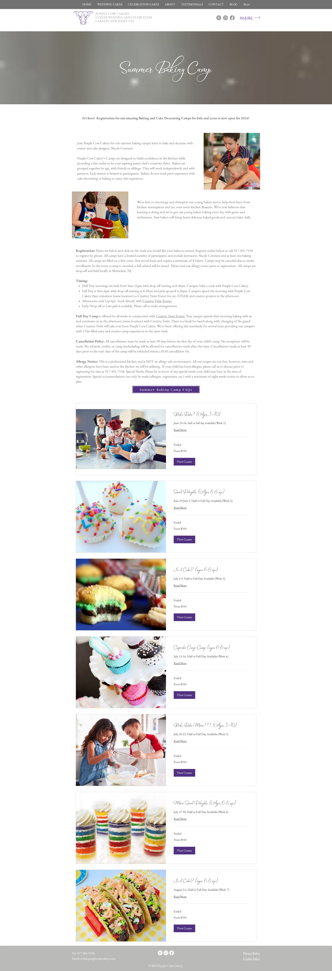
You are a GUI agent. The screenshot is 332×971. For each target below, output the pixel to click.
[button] (184, 462)
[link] (211, 415)
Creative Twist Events (157, 301)
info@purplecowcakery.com (98, 958)
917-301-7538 (85, 953)
